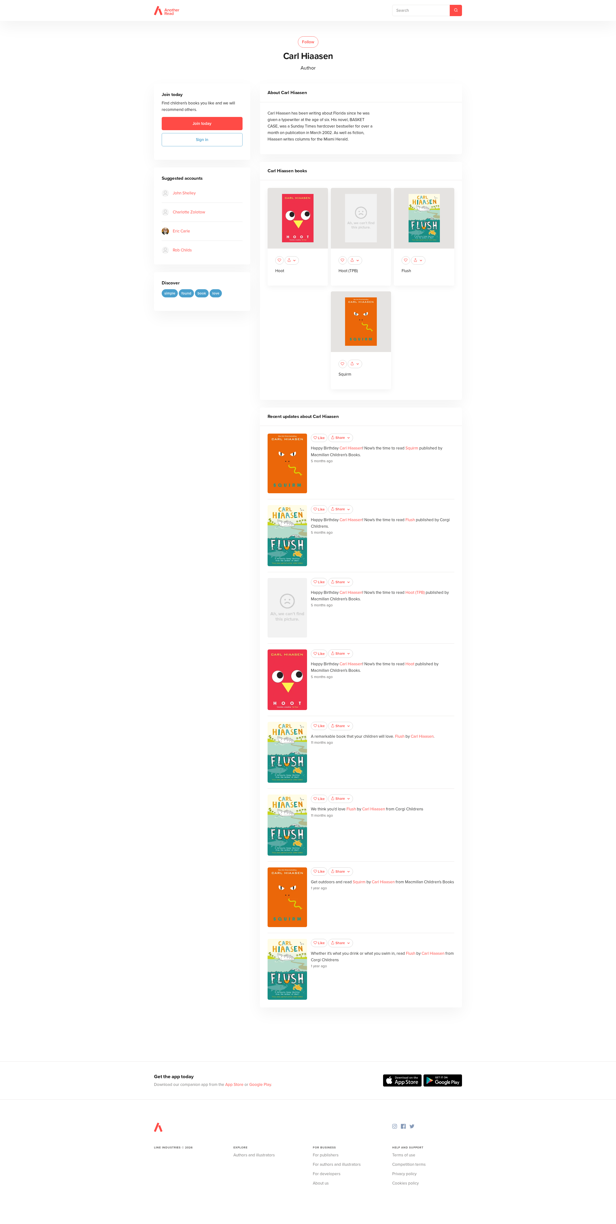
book (202, 293)
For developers (326, 1173)
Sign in (202, 139)
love (215, 293)
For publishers (326, 1155)
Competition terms (409, 1164)
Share (340, 438)
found (186, 293)
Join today (202, 123)
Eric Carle (181, 231)
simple (169, 293)
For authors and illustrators (337, 1164)
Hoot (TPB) (348, 270)
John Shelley (184, 193)
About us (321, 1183)
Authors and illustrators (254, 1155)
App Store (234, 1084)
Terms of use (403, 1155)
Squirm (345, 374)
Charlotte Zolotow (189, 212)
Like (321, 438)
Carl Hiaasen (351, 448)
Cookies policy (405, 1183)
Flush (406, 270)
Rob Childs (182, 250)
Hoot (279, 270)
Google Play (260, 1084)
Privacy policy (404, 1173)
